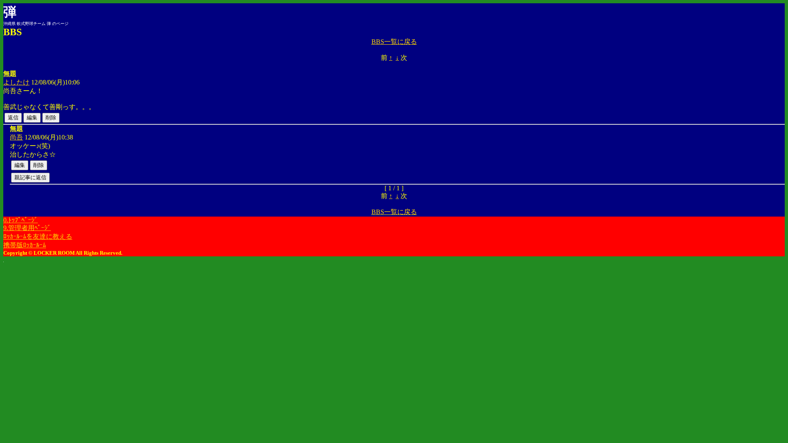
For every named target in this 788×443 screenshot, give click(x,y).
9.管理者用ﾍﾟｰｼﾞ (27, 227)
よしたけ (16, 82)
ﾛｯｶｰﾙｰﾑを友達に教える (37, 236)
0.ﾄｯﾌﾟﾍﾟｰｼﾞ (20, 220)
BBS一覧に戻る (394, 41)
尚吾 (16, 137)
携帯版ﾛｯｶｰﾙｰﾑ (24, 245)
